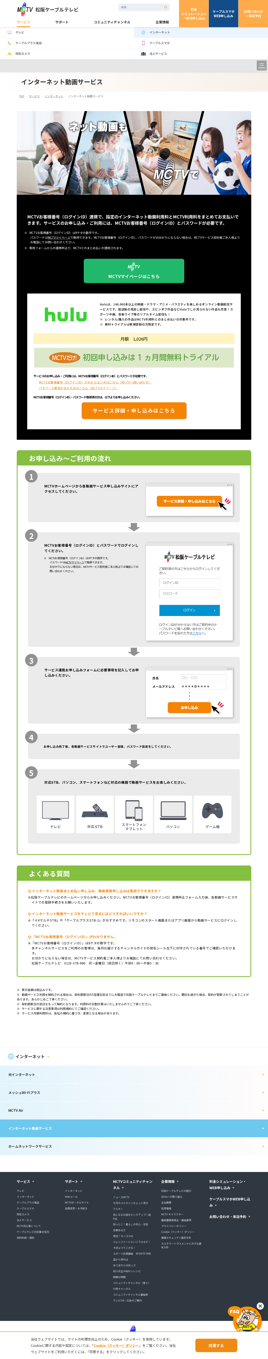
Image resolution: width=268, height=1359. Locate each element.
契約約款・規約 (25, 1237)
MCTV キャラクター (172, 1214)
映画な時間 (119, 1277)
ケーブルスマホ (159, 43)
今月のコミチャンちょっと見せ (130, 1203)
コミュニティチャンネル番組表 (130, 1294)
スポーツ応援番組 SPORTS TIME (132, 1253)
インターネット (159, 32)
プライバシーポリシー (173, 1226)
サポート (62, 22)
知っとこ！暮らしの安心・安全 (130, 1224)
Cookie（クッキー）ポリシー (178, 1231)
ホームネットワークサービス (30, 1146)
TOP (21, 96)
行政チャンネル (122, 1288)
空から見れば (120, 1259)
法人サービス (158, 53)
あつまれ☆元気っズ (124, 1265)
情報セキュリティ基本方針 (176, 1237)
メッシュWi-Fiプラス (24, 1092)
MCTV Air (15, 1110)
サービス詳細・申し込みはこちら (134, 410)
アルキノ (118, 1208)
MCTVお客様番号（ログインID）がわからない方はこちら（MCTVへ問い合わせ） (95, 382)
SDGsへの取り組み (171, 1196)
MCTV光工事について (29, 1226)
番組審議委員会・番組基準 (176, 1220)
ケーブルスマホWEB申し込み (223, 13)
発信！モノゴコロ (123, 1236)
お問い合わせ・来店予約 (253, 13)
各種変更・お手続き (76, 1208)
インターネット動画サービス (30, 1128)
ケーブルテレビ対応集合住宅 (33, 1231)
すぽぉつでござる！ (124, 1247)
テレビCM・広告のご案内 (127, 1300)
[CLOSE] (260, 1306)
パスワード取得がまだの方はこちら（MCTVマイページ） (78, 388)
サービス (23, 22)
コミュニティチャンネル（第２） (132, 1283)
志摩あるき (119, 1230)
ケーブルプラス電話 (28, 43)
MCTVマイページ (59, 237)
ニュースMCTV (121, 1197)
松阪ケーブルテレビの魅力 (176, 1190)
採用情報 (166, 1208)
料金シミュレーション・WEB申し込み (193, 13)
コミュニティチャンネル (112, 22)
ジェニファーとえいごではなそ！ (132, 1242)
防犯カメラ (22, 53)
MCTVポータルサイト (77, 1202)
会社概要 (166, 1202)
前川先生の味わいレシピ (127, 1271)
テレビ (19, 32)
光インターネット (21, 1074)
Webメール (71, 1196)
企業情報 (162, 22)
